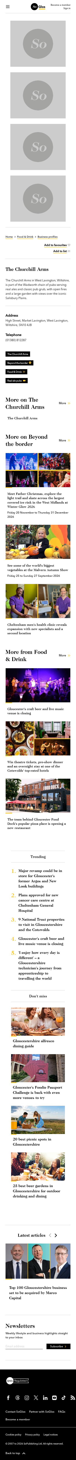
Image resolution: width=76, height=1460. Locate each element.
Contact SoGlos (15, 1411)
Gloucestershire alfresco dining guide (33, 1043)
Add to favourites (55, 245)
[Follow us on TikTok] (63, 1397)
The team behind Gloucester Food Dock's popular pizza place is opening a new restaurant (36, 823)
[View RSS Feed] (73, 1397)
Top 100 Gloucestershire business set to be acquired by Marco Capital (38, 1292)
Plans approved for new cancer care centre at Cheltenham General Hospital (38, 903)
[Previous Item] (50, 1235)
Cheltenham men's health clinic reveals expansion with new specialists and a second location (37, 629)
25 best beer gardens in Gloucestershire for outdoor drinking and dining (36, 1191)
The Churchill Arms (17, 354)
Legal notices (51, 1434)
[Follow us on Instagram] (27, 1397)
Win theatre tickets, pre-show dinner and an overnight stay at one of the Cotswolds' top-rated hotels (35, 766)
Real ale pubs (14, 380)
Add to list (60, 251)
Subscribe (56, 1346)
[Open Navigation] (8, 6)
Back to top (13, 1453)
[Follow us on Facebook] (8, 1397)
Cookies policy (13, 1434)
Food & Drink (14, 371)
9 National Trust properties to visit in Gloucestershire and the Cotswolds (41, 924)
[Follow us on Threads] (17, 1397)
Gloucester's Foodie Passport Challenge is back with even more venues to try (37, 1092)
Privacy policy (32, 1434)
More (62, 403)
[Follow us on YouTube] (54, 1397)
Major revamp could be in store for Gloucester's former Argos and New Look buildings (40, 878)
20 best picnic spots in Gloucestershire (32, 1141)
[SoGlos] (38, 6)
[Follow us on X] (36, 1397)
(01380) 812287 (16, 340)
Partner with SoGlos (41, 1411)
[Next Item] (55, 1235)
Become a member (60, 5)
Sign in (66, 8)
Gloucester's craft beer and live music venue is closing (41, 941)
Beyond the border (17, 362)
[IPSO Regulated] (19, 1380)
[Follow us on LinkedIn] (45, 1397)
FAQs (61, 1411)
